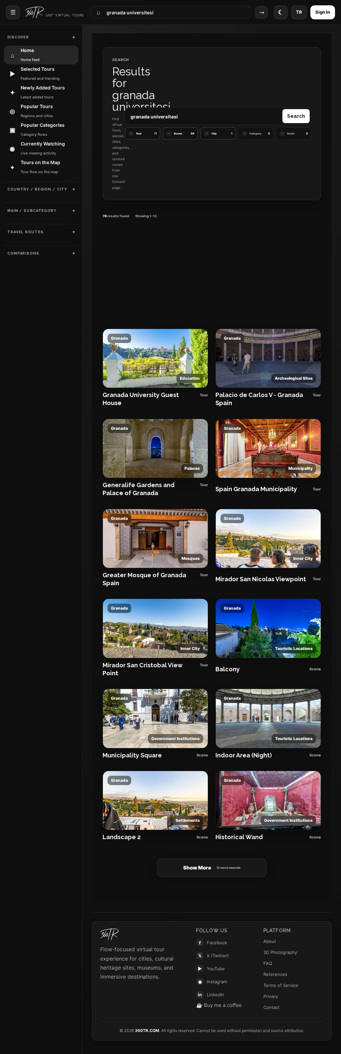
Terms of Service (280, 985)
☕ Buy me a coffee (219, 1005)
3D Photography (280, 952)
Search (296, 116)
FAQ (267, 963)
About (269, 941)
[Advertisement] (212, 270)
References (275, 974)
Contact (271, 1007)
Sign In (322, 12)
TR (299, 12)
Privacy (270, 996)
